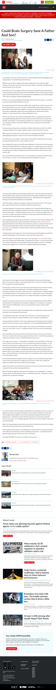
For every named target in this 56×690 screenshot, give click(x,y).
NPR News (35, 442)
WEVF (33, 670)
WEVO (33, 674)
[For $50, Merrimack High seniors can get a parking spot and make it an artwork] (6, 495)
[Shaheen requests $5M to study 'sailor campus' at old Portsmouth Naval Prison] (6, 505)
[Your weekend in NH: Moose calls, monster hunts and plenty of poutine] (6, 484)
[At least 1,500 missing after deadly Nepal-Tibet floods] (13, 620)
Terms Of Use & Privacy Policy (35, 662)
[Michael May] (4, 456)
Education (14, 492)
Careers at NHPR (25, 668)
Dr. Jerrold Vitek (43, 238)
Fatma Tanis (26, 604)
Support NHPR (12, 648)
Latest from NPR (24, 442)
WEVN (33, 673)
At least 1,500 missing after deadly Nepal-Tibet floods (37, 617)
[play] (4, 7)
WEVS (33, 677)
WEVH (33, 671)
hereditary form (7, 227)
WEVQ (33, 675)
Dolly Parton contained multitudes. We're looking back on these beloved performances (36, 573)
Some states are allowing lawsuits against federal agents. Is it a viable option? (26, 525)
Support (49, 2)
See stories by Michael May (17, 460)
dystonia (9, 100)
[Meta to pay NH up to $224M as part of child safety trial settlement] (6, 473)
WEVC (33, 668)
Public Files (34, 665)
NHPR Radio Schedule (23, 665)
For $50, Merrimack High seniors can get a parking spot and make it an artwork (31, 494)
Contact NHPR (24, 661)
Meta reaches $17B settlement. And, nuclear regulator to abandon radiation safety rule (35, 547)
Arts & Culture (15, 481)
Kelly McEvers (6, 528)
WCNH (33, 667)
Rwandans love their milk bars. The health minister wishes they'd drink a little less (36, 597)
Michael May (10, 39)
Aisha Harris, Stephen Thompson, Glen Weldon (35, 580)
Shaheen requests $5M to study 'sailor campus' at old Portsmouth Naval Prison (31, 505)
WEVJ (33, 672)
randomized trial (45, 222)
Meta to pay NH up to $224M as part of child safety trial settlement (29, 472)
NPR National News (11, 442)
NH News (14, 470)
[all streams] (54, 7)
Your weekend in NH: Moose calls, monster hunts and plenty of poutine (29, 483)
